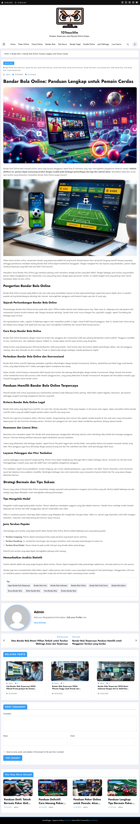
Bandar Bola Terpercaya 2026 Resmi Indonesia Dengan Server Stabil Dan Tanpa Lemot (113, 687)
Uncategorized (11, 782)
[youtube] (137, 2)
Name (5, 736)
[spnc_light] (135, 44)
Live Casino (116, 44)
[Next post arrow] (136, 640)
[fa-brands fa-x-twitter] (126, 2)
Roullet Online (89, 44)
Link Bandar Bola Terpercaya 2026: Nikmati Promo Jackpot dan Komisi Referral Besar (21, 687)
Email (73, 736)
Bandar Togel (75, 44)
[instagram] (133, 2)
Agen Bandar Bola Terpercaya (15, 67)
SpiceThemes (93, 820)
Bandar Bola (50, 44)
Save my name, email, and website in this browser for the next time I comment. (35, 752)
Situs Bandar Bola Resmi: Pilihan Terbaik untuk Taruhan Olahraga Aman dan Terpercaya (39, 642)
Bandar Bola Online (60, 67)
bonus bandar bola (103, 67)
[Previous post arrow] (4, 640)
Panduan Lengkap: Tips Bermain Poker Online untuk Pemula (18, 801)
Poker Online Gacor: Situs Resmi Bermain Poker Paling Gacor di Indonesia (122, 801)
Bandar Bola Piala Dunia (75, 67)
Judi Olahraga (103, 44)
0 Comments (32, 74)
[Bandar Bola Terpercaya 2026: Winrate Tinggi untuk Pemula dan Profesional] (70, 671)
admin (8, 74)
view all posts (40, 623)
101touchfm (69, 32)
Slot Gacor (62, 44)
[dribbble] (129, 2)
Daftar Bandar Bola (117, 67)
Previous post (62, 637)
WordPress (67, 820)
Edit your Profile (74, 617)
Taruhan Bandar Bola (14, 70)
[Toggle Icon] (3, 44)
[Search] (128, 44)
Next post (76, 637)
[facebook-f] (122, 2)
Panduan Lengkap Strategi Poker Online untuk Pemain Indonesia (53, 801)
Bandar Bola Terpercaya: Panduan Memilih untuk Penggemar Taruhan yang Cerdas (97, 642)
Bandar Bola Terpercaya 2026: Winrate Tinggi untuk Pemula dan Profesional (65, 687)
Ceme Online (37, 44)
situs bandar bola (50, 591)
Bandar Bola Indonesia (45, 67)
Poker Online (23, 44)
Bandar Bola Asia (31, 67)
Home (12, 44)
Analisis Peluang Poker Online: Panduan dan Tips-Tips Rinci (88, 801)
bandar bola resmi (90, 67)
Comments (7, 713)
